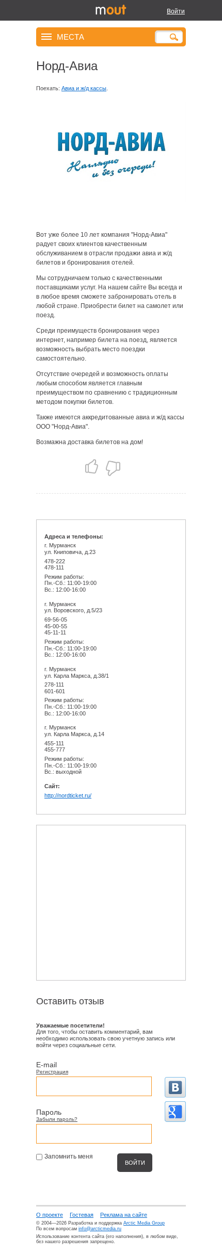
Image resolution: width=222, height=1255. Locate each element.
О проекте (49, 1215)
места (70, 36)
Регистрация (52, 1071)
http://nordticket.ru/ (67, 795)
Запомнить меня (68, 1156)
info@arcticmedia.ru (99, 1228)
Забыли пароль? (56, 1119)
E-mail (46, 1065)
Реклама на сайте (123, 1215)
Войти (176, 11)
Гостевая (81, 1215)
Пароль (48, 1112)
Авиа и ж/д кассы (83, 88)
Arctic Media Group (144, 1223)
